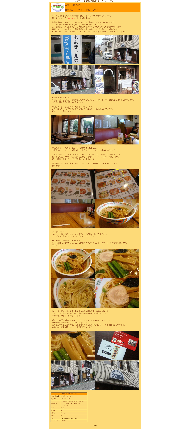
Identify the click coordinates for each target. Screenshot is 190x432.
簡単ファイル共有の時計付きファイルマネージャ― (95, 1)
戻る (95, 425)
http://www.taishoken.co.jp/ (69, 418)
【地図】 (56, 396)
